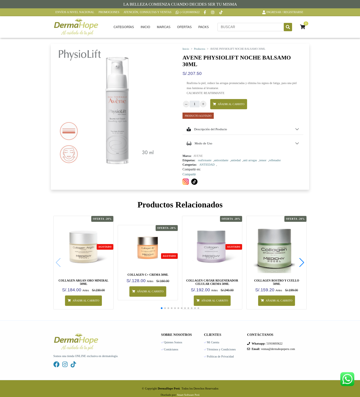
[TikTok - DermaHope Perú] (221, 12)
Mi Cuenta (213, 342)
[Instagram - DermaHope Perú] (213, 12)
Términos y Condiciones (221, 349)
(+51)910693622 (190, 12)
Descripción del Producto (210, 129)
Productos (199, 48)
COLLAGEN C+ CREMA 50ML (148, 274)
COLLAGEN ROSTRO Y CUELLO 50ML (276, 282)
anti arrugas (250, 160)
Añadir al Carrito (231, 104)
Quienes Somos (173, 342)
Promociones (109, 12)
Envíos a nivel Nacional (74, 12)
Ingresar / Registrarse (284, 12)
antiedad (236, 160)
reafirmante (204, 160)
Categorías (124, 27)
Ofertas (184, 27)
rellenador (275, 160)
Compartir (189, 174)
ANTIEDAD (207, 164)
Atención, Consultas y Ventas (147, 12)
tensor (262, 160)
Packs (203, 27)
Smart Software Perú (188, 394)
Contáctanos (171, 349)
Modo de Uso (203, 143)
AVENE (198, 156)
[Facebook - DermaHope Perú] (205, 12)
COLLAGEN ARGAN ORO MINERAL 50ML (83, 282)
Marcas (163, 27)
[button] (302, 262)
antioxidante (221, 160)
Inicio (145, 27)
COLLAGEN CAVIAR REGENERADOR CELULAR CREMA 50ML (212, 282)
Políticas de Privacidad (220, 356)
